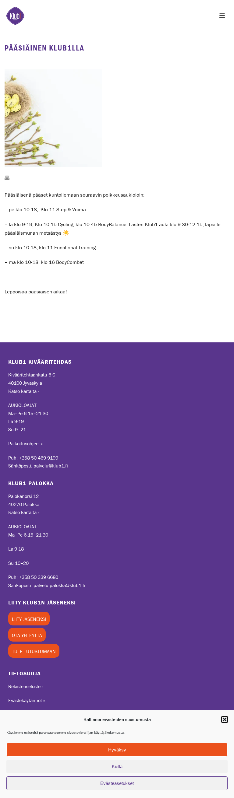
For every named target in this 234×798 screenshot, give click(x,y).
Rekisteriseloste (24, 686)
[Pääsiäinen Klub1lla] (117, 118)
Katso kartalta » (24, 391)
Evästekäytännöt (25, 700)
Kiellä (117, 766)
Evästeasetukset (117, 783)
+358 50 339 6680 (38, 577)
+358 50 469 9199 (38, 458)
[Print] (10, 177)
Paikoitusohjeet (24, 443)
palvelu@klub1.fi (51, 466)
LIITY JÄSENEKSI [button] (29, 619)
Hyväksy (117, 749)
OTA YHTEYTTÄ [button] (27, 635)
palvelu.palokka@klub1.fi (59, 585)
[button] (225, 719)
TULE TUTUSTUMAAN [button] (34, 651)
